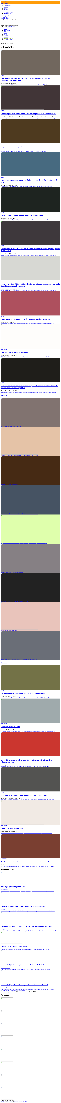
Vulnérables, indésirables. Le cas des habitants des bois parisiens (25, 319)
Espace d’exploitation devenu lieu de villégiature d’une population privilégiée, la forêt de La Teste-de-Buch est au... (28, 697)
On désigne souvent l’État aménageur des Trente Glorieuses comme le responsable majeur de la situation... (25, 84)
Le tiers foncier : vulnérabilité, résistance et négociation (22, 215)
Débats (2, 75)
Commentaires (4, 349)
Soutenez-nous (11, 26)
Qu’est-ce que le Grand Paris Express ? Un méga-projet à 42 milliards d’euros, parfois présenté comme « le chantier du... (29, 930)
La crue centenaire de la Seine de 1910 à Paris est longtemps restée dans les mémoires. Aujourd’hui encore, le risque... (28, 255)
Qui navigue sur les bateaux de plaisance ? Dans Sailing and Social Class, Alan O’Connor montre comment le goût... (28, 731)
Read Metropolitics (8, 38)
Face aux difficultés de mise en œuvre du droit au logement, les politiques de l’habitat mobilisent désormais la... (27, 186)
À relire (4, 663)
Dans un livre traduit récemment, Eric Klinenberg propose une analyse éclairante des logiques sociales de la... (26, 833)
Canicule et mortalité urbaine (12, 828)
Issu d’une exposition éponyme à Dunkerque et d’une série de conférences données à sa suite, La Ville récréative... (27, 866)
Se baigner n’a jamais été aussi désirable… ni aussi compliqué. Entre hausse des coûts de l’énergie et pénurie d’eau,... (28, 799)
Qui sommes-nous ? (8, 39)
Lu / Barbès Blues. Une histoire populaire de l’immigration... (24, 906)
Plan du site (3, 1101)
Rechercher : (4, 43)
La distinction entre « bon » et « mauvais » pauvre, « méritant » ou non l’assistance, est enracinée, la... (24, 151)
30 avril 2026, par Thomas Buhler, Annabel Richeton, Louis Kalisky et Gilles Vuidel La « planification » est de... (27, 969)
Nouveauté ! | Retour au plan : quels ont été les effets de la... (23, 965)
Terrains (2, 212)
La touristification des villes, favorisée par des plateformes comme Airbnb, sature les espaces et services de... (26, 766)
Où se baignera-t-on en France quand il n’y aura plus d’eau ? (24, 795)
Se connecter (10, 1101)
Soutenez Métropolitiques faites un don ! (7, 2)
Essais (2, 143)
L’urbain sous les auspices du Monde (14, 352)
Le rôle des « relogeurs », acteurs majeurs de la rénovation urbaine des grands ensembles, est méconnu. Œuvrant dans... (28, 290)
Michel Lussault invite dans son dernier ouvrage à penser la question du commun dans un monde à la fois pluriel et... (28, 357)
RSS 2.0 (25, 1101)
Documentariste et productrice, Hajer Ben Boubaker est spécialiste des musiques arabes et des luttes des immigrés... (28, 911)
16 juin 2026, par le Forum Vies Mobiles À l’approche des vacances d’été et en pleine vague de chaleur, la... (26, 949)
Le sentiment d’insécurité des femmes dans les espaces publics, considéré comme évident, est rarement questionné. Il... (28, 392)
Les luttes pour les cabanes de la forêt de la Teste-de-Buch (23, 693)
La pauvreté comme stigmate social (14, 147)
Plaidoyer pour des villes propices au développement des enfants (25, 862)
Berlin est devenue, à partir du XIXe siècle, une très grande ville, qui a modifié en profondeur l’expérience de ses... (27, 891)
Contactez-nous (7, 41)
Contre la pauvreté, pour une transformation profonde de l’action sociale (28, 114)
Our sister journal (5, 16)
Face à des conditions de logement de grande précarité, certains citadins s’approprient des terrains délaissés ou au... (27, 219)
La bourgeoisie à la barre (10, 727)
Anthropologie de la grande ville (13, 887)
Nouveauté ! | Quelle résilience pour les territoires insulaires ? (24, 985)
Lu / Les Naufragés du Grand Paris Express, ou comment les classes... (27, 926)
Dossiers (4, 395)
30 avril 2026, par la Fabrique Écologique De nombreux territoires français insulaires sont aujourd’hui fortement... (27, 989)
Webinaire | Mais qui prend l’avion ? (15, 946)
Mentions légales (18, 1101)
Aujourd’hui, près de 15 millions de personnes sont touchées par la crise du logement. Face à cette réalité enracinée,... (28, 118)
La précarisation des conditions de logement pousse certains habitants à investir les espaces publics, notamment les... (28, 323)
